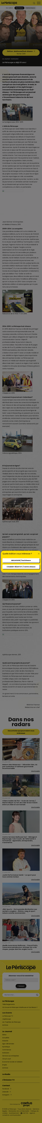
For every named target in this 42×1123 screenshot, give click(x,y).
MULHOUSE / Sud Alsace (21, 560)
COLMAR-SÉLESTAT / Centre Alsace (21, 567)
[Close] (38, 553)
